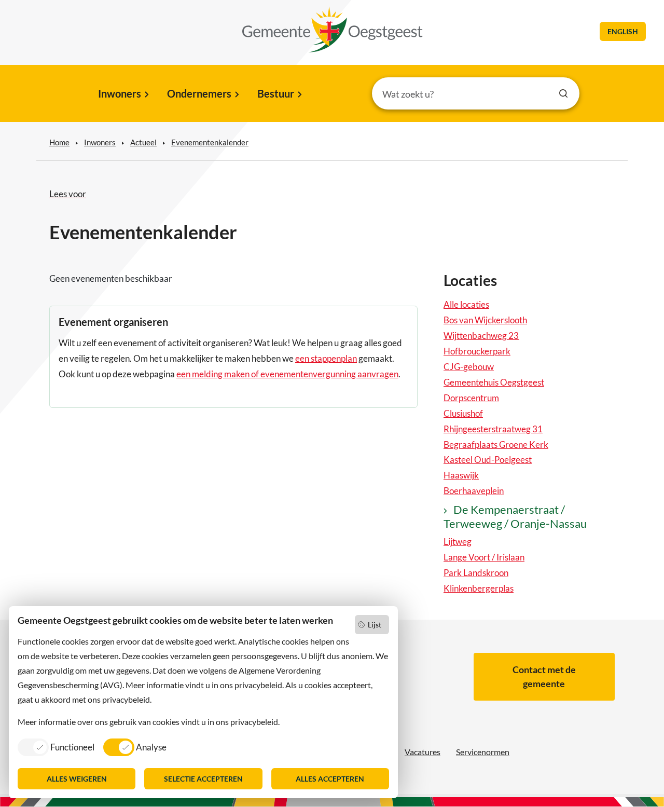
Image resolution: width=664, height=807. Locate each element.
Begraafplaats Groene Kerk (496, 444)
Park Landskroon (476, 572)
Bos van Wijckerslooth (485, 319)
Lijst (374, 624)
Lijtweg (458, 541)
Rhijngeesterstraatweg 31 (493, 428)
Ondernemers (199, 93)
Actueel (143, 142)
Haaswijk (461, 475)
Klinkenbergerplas (479, 588)
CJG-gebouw (469, 366)
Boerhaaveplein (474, 490)
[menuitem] (122, 94)
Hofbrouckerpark (477, 351)
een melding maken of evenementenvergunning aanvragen (287, 373)
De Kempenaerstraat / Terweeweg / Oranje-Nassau (515, 516)
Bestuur (275, 93)
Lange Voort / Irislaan (484, 557)
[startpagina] (332, 29)
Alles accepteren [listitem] (330, 778)
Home (59, 142)
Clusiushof (463, 413)
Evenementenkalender (209, 142)
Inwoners (119, 93)
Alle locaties (466, 304)
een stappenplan (326, 358)
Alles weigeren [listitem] (77, 778)
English (622, 31)
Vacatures (422, 752)
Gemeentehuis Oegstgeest (494, 382)
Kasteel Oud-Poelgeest (488, 459)
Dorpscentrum (471, 397)
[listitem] (56, 746)
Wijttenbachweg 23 (481, 335)
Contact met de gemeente (544, 676)
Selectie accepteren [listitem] (203, 778)
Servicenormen (482, 752)
